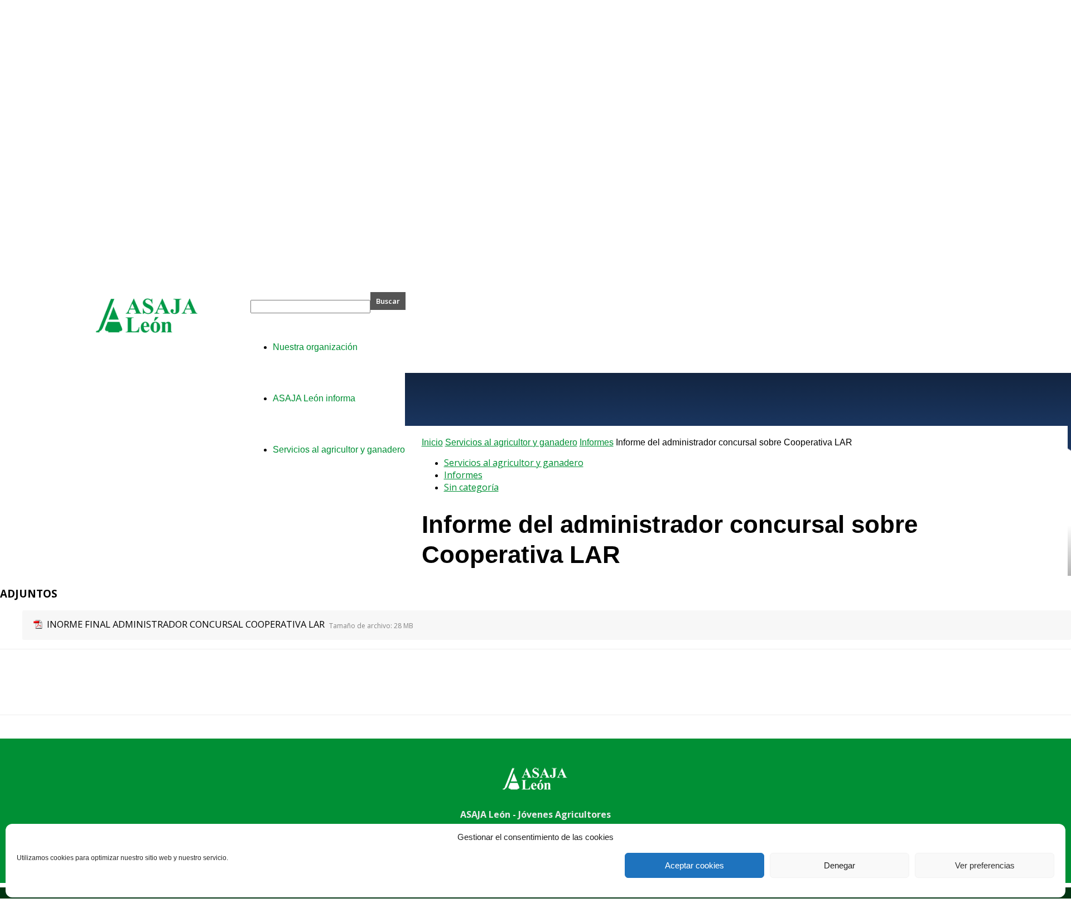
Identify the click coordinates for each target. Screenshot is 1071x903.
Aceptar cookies (694, 865)
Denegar (839, 865)
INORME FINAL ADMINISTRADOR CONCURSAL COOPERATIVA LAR (186, 624)
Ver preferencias (985, 865)
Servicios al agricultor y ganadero (511, 442)
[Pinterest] (98, 692)
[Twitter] (58, 692)
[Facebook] (18, 692)
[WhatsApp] (138, 692)
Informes (597, 442)
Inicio (432, 442)
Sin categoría (471, 487)
